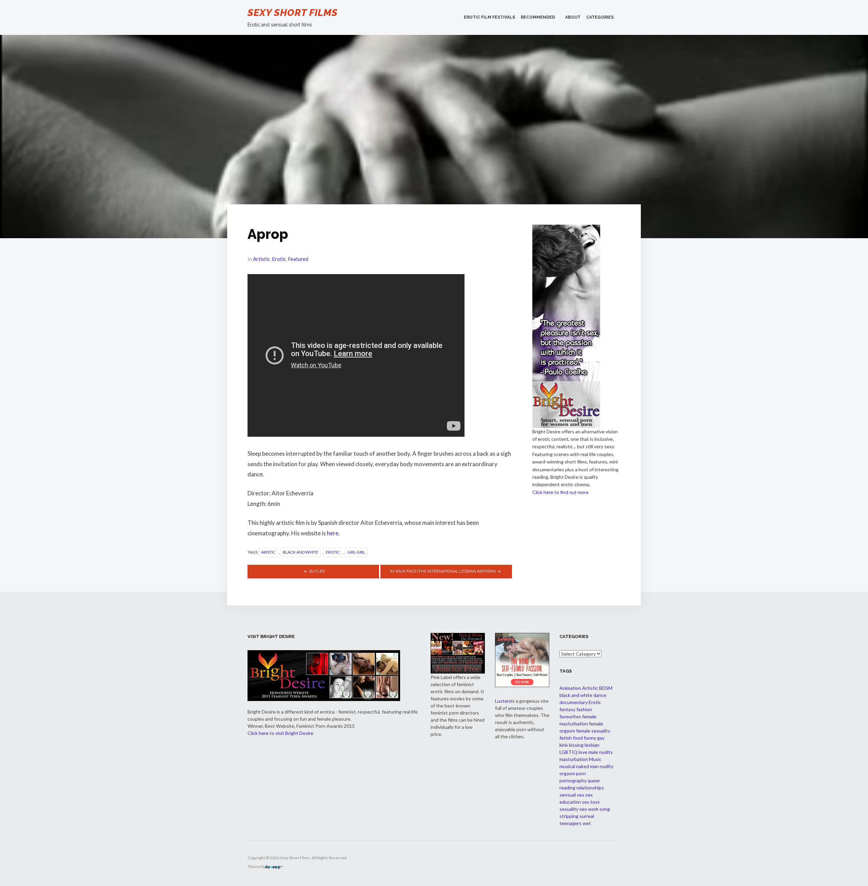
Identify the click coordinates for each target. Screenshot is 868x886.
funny (590, 738)
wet (587, 823)
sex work (588, 809)
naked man (587, 766)
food (578, 738)
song (604, 809)
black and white (300, 552)
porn (581, 773)
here (332, 533)
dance (599, 695)
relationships (590, 787)
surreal (586, 816)
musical (567, 766)
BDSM (605, 688)
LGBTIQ (568, 752)
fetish (565, 738)
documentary (573, 702)
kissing (576, 745)
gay (601, 738)
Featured (298, 259)
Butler (317, 571)
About (572, 17)
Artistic (261, 259)
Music (595, 759)
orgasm (567, 773)
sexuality (568, 809)
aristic (268, 552)
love (582, 752)
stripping (568, 816)
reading (567, 787)
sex (580, 795)
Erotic (279, 259)
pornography (573, 780)
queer (594, 780)
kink (563, 745)
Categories (600, 17)
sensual (567, 795)
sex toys (591, 802)
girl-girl (356, 552)
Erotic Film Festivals (489, 17)
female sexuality (593, 731)
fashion (584, 709)
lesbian (592, 745)
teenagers (570, 823)
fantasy (567, 709)
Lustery (503, 701)
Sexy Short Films (293, 12)
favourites (570, 716)
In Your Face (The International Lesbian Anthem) (442, 571)
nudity (606, 766)
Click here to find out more (560, 492)
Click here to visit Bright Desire (280, 733)
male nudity (600, 752)
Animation (570, 688)
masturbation (573, 759)
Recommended (538, 17)
